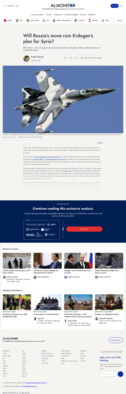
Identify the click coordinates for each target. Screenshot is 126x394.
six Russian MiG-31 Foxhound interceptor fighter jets (49, 159)
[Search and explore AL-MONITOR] (4, 5)
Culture (48, 14)
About (82, 353)
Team (82, 358)
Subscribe (114, 6)
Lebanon (5, 373)
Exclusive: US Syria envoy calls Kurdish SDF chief (15, 315)
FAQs (62, 358)
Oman (24, 356)
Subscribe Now (116, 340)
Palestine (5, 366)
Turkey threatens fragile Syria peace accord (107, 271)
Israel (4, 363)
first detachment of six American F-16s (47, 157)
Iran (4, 358)
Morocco (24, 373)
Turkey (4, 353)
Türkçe (100, 143)
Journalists (83, 356)
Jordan (24, 353)
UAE (4, 361)
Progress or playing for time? (107, 314)
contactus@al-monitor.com (29, 386)
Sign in (121, 6)
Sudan (24, 368)
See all (119, 20)
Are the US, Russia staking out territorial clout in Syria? (45, 271)
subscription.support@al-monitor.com (36, 383)
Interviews (91, 14)
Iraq (23, 351)
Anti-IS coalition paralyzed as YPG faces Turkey (17, 271)
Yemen (24, 363)
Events (17, 6)
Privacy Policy (65, 356)
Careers (82, 361)
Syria (4, 376)
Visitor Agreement (66, 353)
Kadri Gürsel (37, 56)
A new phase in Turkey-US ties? (46, 314)
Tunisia (24, 371)
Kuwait (24, 361)
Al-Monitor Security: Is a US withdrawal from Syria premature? (78, 315)
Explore (83, 14)
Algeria (24, 376)
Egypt (4, 368)
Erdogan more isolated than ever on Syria (77, 271)
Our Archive (45, 363)
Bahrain (24, 358)
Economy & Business (71, 14)
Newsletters (10, 6)
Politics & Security (37, 14)
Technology (58, 14)
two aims (65, 171)
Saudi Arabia (6, 356)
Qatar (4, 371)
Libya (23, 366)
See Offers (84, 229)
